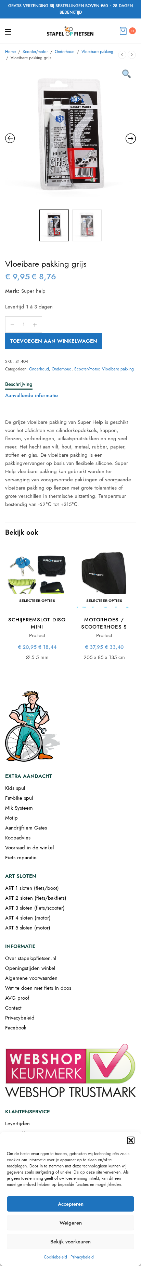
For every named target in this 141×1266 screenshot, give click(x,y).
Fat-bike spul (19, 798)
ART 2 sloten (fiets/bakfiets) (35, 898)
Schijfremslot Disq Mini (37, 623)
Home (10, 52)
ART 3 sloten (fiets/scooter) (35, 908)
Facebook (15, 1027)
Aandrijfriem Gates (26, 828)
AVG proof (17, 998)
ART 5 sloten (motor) (27, 928)
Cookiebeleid (55, 1257)
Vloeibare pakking (97, 52)
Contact (13, 1008)
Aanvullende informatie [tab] (31, 396)
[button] (130, 1140)
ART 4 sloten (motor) (28, 918)
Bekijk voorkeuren (70, 1241)
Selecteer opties (37, 600)
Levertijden (17, 1123)
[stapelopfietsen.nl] (70, 31)
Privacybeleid (82, 1257)
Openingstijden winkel (30, 968)
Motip (11, 818)
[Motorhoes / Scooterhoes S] (104, 578)
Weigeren (71, 1223)
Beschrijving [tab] (19, 385)
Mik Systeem (19, 808)
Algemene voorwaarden (31, 978)
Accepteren (71, 1204)
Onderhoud (65, 52)
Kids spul (15, 788)
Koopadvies (17, 837)
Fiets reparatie (21, 857)
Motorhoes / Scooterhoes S (104, 623)
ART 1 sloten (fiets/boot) (32, 888)
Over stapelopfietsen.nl (30, 958)
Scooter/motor (35, 52)
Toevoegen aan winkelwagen (53, 341)
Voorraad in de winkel (29, 847)
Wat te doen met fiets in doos (38, 988)
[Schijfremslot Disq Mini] (37, 578)
